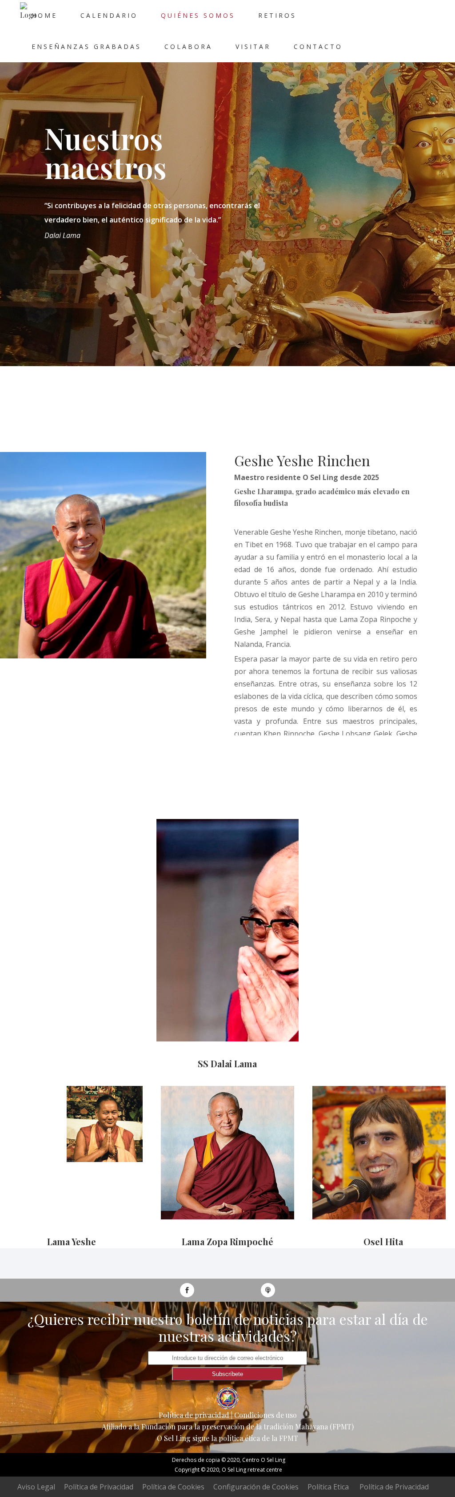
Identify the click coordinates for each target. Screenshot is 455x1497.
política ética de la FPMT (258, 1438)
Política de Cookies (173, 1487)
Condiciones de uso (265, 1415)
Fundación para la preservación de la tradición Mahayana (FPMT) (247, 1426)
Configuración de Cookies (256, 1487)
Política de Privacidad (98, 1487)
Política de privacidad (194, 1415)
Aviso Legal (36, 1487)
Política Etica (328, 1487)
